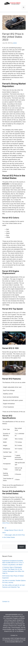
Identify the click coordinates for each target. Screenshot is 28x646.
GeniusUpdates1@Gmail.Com (15, 641)
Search (21, 547)
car (5, 528)
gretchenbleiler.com (16, 640)
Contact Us (5, 601)
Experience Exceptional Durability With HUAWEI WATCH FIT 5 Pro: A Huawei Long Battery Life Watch (13, 562)
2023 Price (5, 523)
